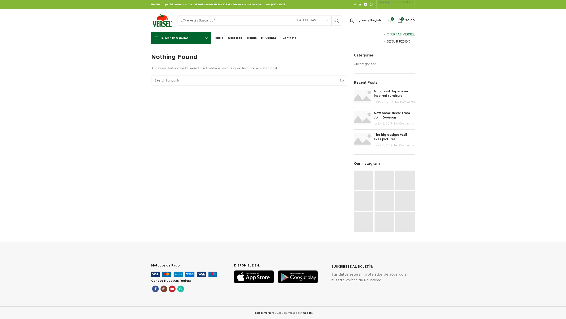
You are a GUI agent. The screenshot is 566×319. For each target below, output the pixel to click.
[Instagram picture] (363, 180)
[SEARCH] (337, 21)
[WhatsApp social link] (371, 4)
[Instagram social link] (360, 4)
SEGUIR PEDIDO (399, 41)
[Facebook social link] (355, 4)
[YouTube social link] (366, 4)
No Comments (405, 102)
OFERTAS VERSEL (401, 34)
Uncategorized (365, 64)
